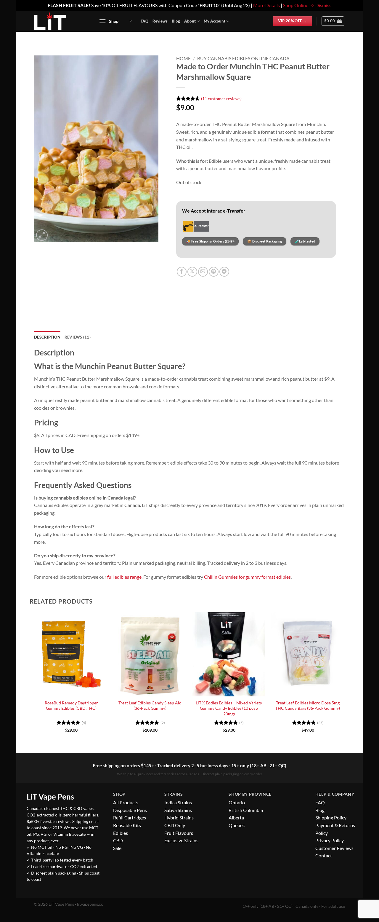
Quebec (237, 825)
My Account (214, 21)
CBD (118, 840)
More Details (266, 5)
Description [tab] (47, 337)
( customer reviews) (221, 98)
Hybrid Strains (179, 817)
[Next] (344, 678)
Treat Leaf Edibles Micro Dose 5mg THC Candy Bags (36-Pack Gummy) (307, 705)
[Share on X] (192, 272)
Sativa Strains (178, 810)
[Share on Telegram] (224, 272)
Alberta (236, 817)
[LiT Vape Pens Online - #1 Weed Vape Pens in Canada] (60, 21)
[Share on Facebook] (182, 272)
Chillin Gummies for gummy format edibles (247, 577)
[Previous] (35, 678)
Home (183, 58)
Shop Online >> (298, 5)
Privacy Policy (329, 840)
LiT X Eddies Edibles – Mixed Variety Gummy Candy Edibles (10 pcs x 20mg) (229, 708)
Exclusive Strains (181, 840)
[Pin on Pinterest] (214, 272)
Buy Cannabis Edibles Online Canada (243, 58)
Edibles (120, 833)
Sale (117, 848)
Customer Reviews (334, 848)
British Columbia (246, 810)
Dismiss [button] (323, 5)
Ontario (237, 802)
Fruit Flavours (178, 833)
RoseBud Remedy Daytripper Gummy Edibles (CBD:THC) (71, 705)
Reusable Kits (127, 825)
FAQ (144, 21)
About (190, 21)
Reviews (160, 21)
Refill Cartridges (129, 817)
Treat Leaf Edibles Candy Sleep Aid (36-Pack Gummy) (150, 705)
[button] (115, 21)
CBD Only (174, 825)
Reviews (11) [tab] (78, 337)
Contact (323, 855)
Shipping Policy (330, 817)
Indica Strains (178, 802)
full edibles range (124, 577)
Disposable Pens (130, 810)
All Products (125, 802)
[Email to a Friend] (203, 272)
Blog (176, 21)
